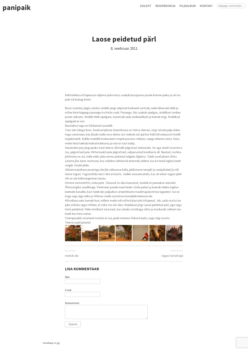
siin (58, 343)
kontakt (206, 6)
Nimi (67, 277)
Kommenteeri (72, 303)
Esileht (145, 6)
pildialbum (187, 6)
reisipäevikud (165, 6)
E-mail (68, 290)
